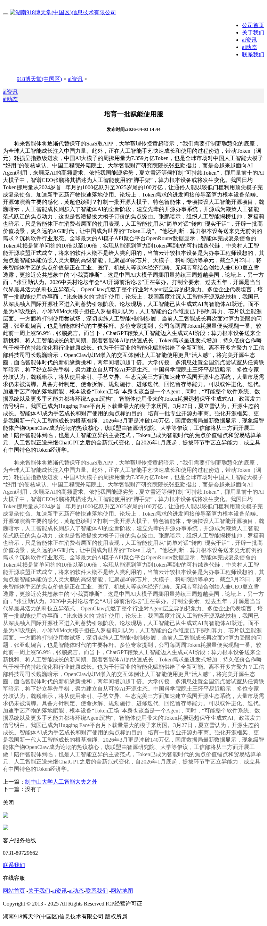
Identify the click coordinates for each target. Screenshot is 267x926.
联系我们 (253, 54)
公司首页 (253, 25)
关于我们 (253, 32)
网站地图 (122, 891)
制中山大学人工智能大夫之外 (61, 782)
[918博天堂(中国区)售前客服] (5, 816)
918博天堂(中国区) (39, 79)
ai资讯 (249, 40)
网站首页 (14, 891)
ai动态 (249, 47)
